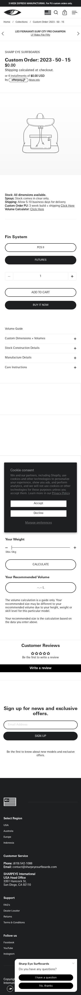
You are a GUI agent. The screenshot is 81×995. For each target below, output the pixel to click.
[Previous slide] (3, 33)
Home (7, 22)
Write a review (41, 668)
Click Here (68, 205)
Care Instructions (16, 367)
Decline (38, 513)
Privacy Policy (61, 493)
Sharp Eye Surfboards (22, 52)
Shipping (11, 70)
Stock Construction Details (22, 348)
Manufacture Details (18, 357)
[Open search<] (56, 12)
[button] (72, 276)
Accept (38, 503)
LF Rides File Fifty (40, 35)
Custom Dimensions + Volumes (25, 338)
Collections (22, 22)
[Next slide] (77, 33)
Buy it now (41, 305)
